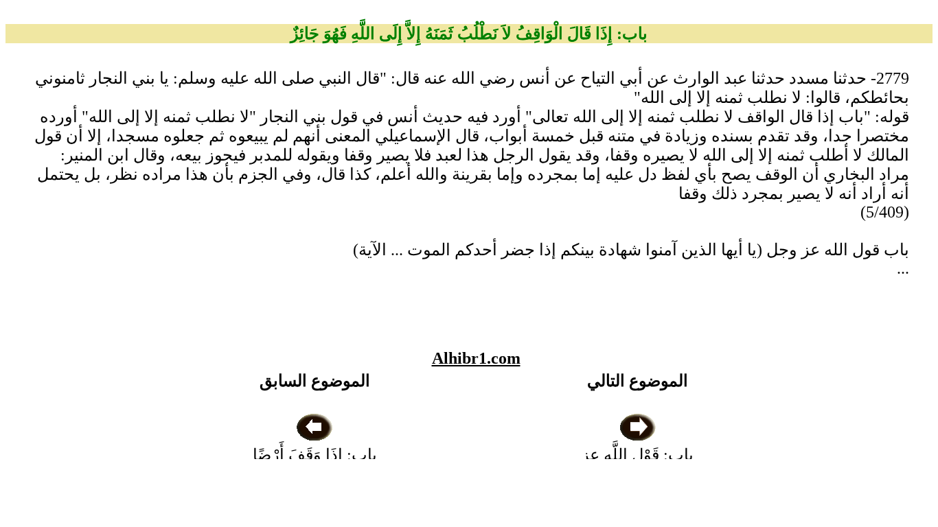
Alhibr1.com (476, 358)
